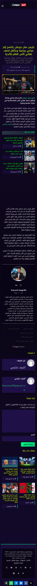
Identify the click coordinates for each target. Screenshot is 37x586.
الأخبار (15, 42)
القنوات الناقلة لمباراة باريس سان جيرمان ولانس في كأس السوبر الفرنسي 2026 (11, 472)
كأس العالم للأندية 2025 (24, 341)
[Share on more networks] (6, 583)
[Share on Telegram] (16, 583)
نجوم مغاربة (15, 560)
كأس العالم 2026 (27, 337)
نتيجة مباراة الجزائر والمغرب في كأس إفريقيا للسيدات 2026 (27, 497)
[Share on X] (31, 583)
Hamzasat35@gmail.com (13, 387)
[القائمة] (3, 6)
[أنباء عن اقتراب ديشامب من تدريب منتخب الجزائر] (29, 155)
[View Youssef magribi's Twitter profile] (20, 285)
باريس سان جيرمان (29, 97)
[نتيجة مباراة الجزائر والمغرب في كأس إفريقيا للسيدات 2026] (27, 488)
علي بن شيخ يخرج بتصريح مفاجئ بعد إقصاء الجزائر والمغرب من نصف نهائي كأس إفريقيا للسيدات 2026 (10, 499)
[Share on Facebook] (26, 583)
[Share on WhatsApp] (11, 583)
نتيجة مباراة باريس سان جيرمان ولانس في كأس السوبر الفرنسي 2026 (28, 471)
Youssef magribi (14, 67)
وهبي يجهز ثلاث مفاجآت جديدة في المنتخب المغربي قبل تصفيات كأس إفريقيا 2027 (13, 166)
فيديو (8, 560)
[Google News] (19, 347)
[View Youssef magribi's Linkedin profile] (16, 285)
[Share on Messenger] (21, 583)
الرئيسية (20, 42)
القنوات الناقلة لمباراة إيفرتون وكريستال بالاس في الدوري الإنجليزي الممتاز (13, 140)
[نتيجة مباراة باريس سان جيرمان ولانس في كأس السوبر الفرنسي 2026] (27, 462)
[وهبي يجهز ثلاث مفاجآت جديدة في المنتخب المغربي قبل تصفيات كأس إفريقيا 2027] (29, 167)
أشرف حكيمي (7, 124)
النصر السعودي (13, 328)
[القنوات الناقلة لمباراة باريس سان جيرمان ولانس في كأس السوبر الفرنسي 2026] (10, 462)
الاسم (33, 434)
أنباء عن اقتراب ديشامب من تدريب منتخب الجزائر (14, 152)
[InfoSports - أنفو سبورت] (18, 4)
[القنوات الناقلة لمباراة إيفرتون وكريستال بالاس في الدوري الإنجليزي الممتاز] (29, 142)
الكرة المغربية (18, 563)
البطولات (23, 560)
